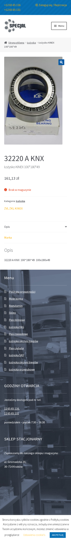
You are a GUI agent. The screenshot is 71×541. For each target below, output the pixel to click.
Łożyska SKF (16, 355)
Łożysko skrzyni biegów (23, 341)
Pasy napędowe (18, 334)
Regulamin (16, 306)
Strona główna (16, 42)
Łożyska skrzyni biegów (23, 362)
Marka (8, 237)
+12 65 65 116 (12, 5)
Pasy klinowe (17, 320)
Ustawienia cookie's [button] (34, 535)
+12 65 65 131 (12, 10)
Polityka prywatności (22, 291)
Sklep (12, 313)
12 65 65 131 (11, 413)
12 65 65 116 (11, 408)
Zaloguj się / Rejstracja (53, 5)
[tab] (35, 227)
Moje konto (16, 298)
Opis (7, 227)
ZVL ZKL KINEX (13, 208)
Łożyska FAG (16, 327)
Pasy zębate (16, 348)
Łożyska (31, 42)
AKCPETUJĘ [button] (58, 535)
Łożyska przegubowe (22, 369)
